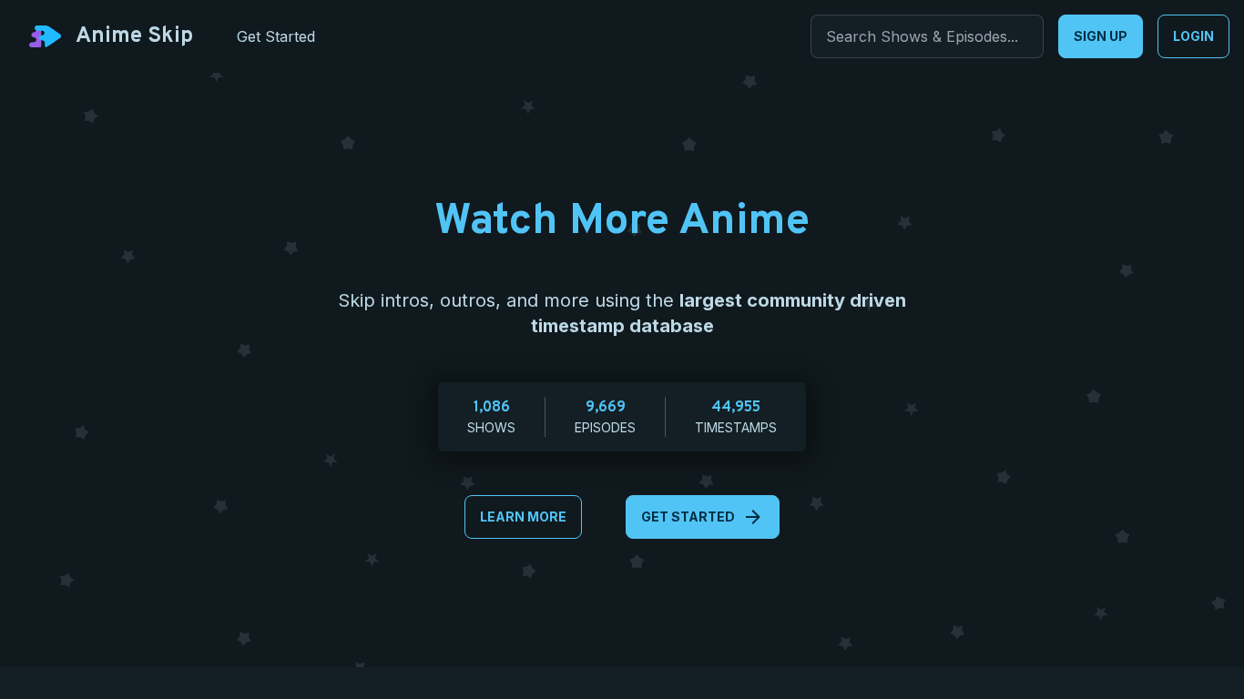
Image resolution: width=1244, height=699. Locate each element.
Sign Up (1100, 36)
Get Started (688, 516)
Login (1193, 36)
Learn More (523, 516)
